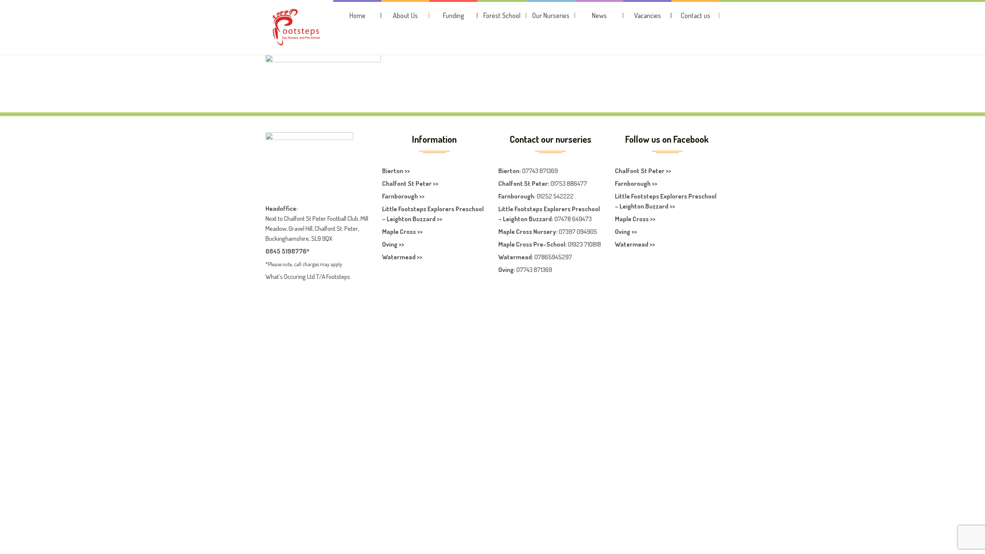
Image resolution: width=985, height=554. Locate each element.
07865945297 (553, 257)
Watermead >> (402, 257)
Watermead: (515, 257)
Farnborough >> (403, 196)
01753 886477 (569, 183)
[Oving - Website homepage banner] (323, 64)
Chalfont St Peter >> (410, 183)
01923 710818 (584, 244)
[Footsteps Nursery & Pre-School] (295, 27)
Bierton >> (396, 171)
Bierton (508, 171)
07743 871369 (540, 171)
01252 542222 (555, 196)
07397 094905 (578, 231)
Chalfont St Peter (523, 183)
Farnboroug (514, 196)
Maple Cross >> (402, 231)
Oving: (506, 269)
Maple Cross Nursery (527, 231)
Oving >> (393, 244)
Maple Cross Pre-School (531, 244)
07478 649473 (573, 219)
